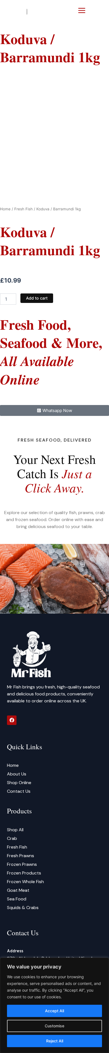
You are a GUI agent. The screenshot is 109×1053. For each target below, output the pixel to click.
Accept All (54, 1010)
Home (5, 209)
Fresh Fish (23, 209)
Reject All (54, 1040)
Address (15, 951)
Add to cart (37, 298)
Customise (54, 1025)
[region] (54, 1005)
